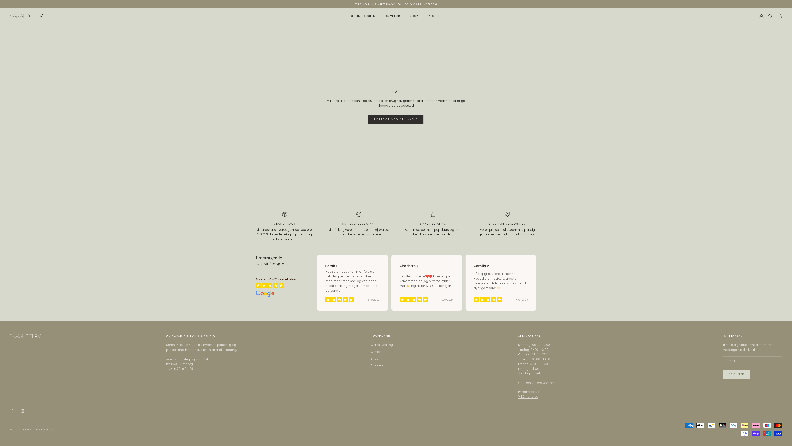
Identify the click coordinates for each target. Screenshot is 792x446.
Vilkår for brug (528, 396)
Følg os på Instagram (422, 4)
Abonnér (736, 374)
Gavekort (394, 16)
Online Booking (364, 16)
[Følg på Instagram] (23, 411)
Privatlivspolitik (528, 392)
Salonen (434, 16)
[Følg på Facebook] (12, 411)
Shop (414, 16)
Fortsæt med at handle (396, 119)
